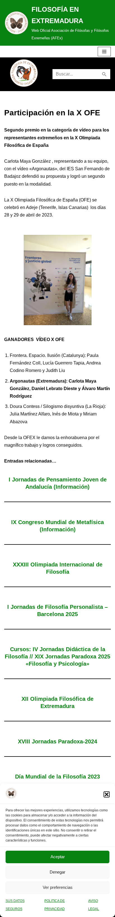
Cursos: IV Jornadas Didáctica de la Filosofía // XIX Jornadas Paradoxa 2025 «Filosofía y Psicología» (57, 656)
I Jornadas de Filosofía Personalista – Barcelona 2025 (57, 610)
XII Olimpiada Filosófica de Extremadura (57, 702)
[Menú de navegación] (104, 51)
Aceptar (58, 856)
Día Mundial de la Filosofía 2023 (57, 777)
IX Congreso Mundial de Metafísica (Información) (57, 525)
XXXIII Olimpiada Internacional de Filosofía (57, 568)
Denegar (57, 872)
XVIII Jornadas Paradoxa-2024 (57, 741)
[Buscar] (104, 74)
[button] (106, 794)
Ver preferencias (58, 887)
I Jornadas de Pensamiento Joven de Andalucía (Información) (58, 483)
